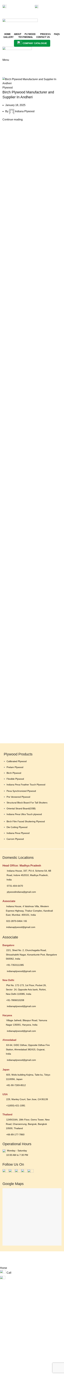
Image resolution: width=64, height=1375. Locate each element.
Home (5, 69)
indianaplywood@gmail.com (18, 11)
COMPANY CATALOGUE (35, 43)
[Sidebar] (4, 1262)
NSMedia (50, 1256)
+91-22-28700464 (16, 6)
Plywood (7, 87)
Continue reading (12, 119)
